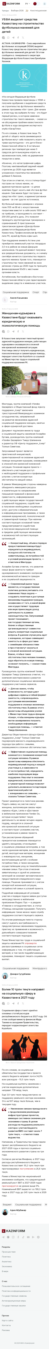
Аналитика (6, 1261)
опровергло (31, 943)
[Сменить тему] (36, 4)
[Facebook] (18, 37)
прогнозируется (10, 1186)
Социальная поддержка (16, 292)
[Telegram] (13, 37)
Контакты (6, 1325)
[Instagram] (3, 37)
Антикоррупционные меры (14, 1301)
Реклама (6, 1330)
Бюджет (7, 1204)
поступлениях (27, 1168)
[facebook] (18, 1237)
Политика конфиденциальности (16, 1291)
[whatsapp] (8, 37)
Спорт (36, 292)
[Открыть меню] (44, 4)
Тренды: (5, 11)
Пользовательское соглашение (16, 1286)
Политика (6, 1256)
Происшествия (8, 1252)
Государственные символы (14, 1296)
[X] (22, 37)
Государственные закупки (14, 1305)
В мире (5, 1271)
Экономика (7, 1266)
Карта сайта (7, 1320)
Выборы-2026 (17, 10)
